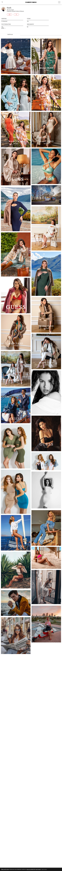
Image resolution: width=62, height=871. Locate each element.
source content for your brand (34, 869)
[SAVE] (16, 15)
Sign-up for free (5, 869)
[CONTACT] (9, 15)
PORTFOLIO (10, 34)
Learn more (44, 869)
